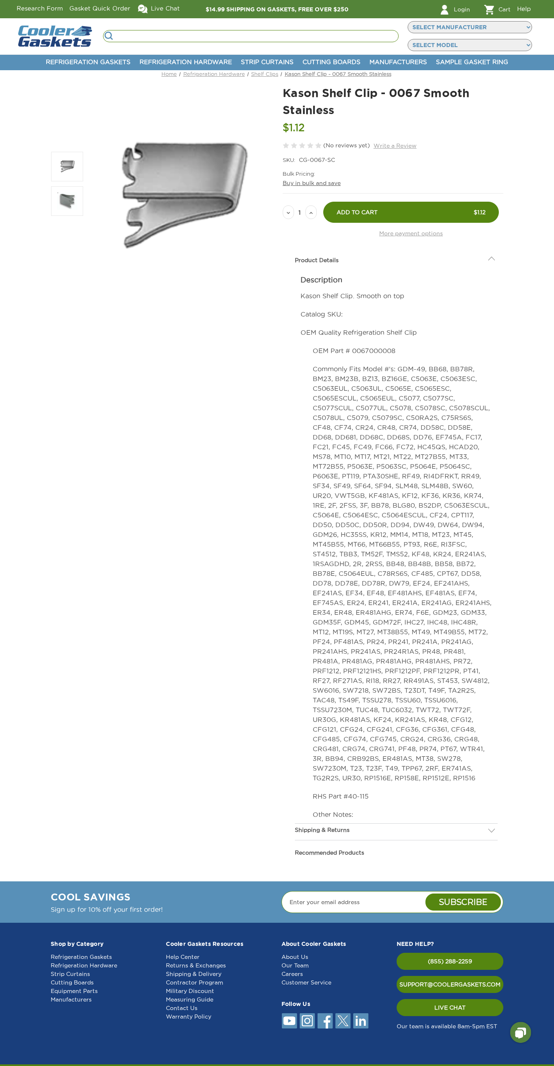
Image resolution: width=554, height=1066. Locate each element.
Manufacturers (398, 61)
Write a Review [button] (395, 145)
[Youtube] (289, 1021)
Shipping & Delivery (193, 974)
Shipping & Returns (322, 830)
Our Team (295, 965)
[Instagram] (307, 1021)
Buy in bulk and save (312, 183)
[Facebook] (325, 1021)
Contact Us (182, 1008)
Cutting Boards (332, 61)
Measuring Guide (189, 999)
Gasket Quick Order (99, 8)
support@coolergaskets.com (449, 984)
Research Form (40, 8)
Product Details (317, 260)
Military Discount (190, 991)
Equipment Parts (74, 991)
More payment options (411, 233)
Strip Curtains (267, 61)
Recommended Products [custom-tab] (329, 852)
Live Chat (164, 8)
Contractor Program (194, 982)
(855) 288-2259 (450, 961)
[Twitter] (343, 1021)
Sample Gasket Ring (472, 61)
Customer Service (306, 982)
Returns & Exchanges (196, 965)
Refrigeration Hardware (186, 61)
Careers (292, 974)
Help (524, 8)
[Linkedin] (361, 1021)
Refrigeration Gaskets (88, 61)
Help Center (183, 957)
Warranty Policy (188, 1016)
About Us (294, 957)
